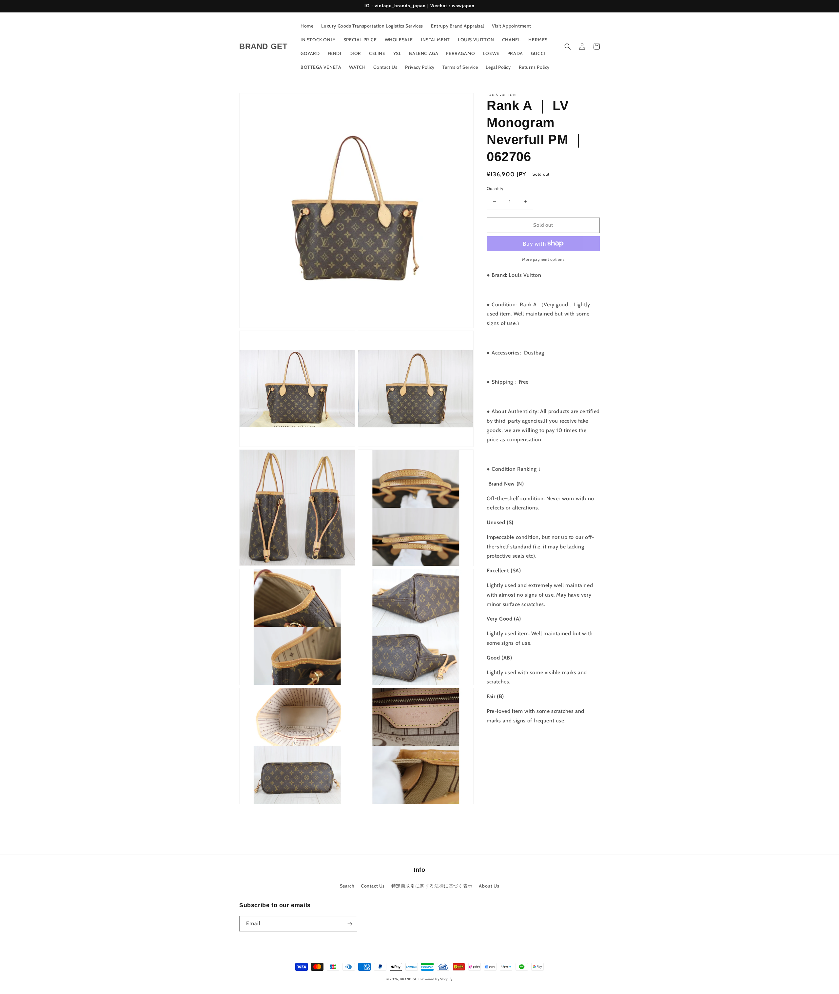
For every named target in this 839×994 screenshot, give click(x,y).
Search (347, 886)
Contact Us (373, 886)
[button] (567, 46)
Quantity (495, 188)
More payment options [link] (543, 259)
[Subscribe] (349, 923)
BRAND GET (409, 979)
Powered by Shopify (436, 979)
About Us (489, 886)
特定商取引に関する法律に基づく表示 (432, 886)
